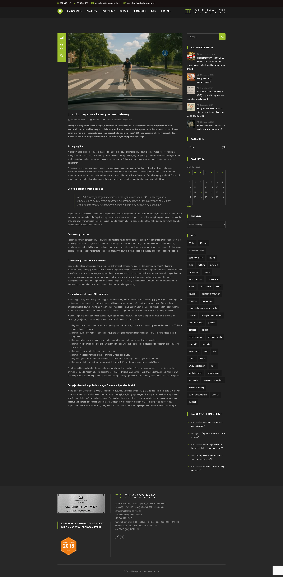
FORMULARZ (139, 11)
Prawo (96, 119)
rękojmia (206, 344)
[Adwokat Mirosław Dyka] (205, 11)
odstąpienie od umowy (211, 315)
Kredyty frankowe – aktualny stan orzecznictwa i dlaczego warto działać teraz (205, 112)
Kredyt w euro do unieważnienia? (204, 80)
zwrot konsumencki (198, 395)
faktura (201, 265)
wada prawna (214, 373)
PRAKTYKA (92, 11)
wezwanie (193, 380)
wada (213, 366)
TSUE (202, 358)
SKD (206, 351)
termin (192, 358)
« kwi (189, 207)
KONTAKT (166, 11)
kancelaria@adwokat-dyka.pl (108, 3)
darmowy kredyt (196, 258)
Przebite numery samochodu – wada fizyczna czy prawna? (211, 127)
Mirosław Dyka (78, 119)
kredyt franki (205, 286)
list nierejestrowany (211, 294)
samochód (194, 351)
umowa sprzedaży (197, 366)
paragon (192, 330)
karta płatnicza (196, 279)
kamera (117, 119)
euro (191, 265)
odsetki (192, 315)
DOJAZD (124, 11)
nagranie (127, 119)
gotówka (214, 265)
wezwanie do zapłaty (213, 380)
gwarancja (193, 272)
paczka (211, 322)
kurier (218, 286)
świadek (192, 402)
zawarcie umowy (196, 387)
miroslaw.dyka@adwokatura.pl (141, 3)
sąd (214, 351)
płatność (193, 344)
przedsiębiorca (196, 337)
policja (205, 330)
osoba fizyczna (196, 322)
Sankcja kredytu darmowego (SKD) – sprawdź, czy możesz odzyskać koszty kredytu (205, 95)
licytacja (193, 294)
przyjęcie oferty (215, 337)
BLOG (153, 11)
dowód (109, 119)
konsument (213, 279)
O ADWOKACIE (74, 11)
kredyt (191, 286)
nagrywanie (207, 301)
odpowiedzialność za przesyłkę (203, 308)
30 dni (191, 243)
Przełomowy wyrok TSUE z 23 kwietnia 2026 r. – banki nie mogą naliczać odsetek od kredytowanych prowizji (206, 63)
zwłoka (215, 395)
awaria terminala (196, 250)
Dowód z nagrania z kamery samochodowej (98, 114)
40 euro (203, 243)
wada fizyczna (195, 373)
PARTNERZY (108, 11)
